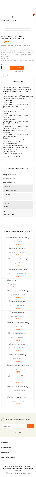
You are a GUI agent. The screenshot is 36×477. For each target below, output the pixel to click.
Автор (5, 174)
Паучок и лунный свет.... (18, 294)
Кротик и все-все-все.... (18, 390)
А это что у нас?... (18, 326)
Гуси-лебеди (12, 284)
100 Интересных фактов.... (18, 337)
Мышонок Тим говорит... (18, 305)
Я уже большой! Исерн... (18, 369)
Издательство (8, 179)
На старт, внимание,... (18, 401)
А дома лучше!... (18, 241)
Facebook (15, 432)
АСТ (14, 179)
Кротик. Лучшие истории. (17, 273)
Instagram (20, 432)
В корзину (17, 67)
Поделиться (3, 76)
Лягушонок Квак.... (18, 380)
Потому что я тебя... (18, 263)
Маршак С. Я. (12, 174)
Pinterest (7, 76)
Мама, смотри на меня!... (17, 348)
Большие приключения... (18, 358)
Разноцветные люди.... (18, 316)
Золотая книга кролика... (18, 252)
